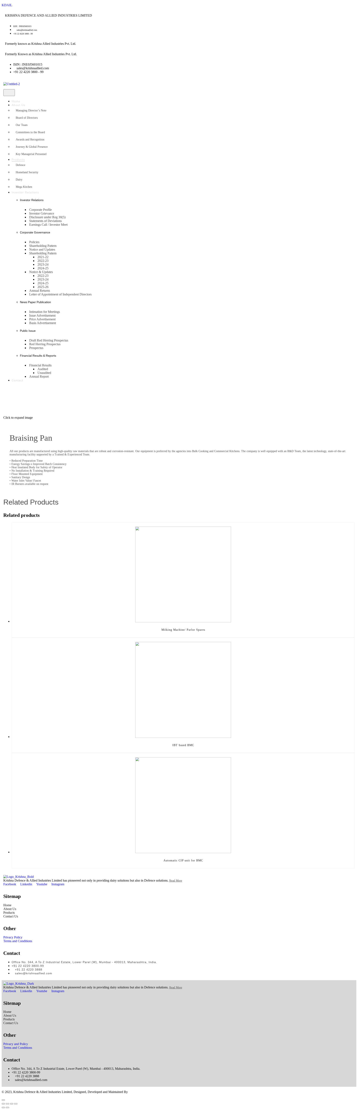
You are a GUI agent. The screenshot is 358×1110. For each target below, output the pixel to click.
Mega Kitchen (24, 186)
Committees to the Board (30, 132)
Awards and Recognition (30, 139)
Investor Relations (25, 192)
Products (18, 159)
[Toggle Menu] (9, 92)
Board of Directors (27, 117)
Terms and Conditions (17, 941)
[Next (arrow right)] (7, 1107)
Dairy (19, 179)
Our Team (22, 125)
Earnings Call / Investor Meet (48, 224)
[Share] (7, 1103)
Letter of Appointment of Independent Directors (60, 294)
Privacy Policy (12, 937)
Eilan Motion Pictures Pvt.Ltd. (148, 1092)
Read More (175, 880)
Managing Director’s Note (31, 110)
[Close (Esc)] (3, 1103)
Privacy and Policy (15, 1044)
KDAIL (7, 5)
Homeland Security (27, 172)
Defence (20, 165)
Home (16, 101)
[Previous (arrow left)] (3, 1107)
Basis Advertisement (42, 323)
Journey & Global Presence (32, 146)
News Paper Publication (35, 302)
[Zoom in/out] (15, 1103)
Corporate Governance (35, 232)
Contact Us (10, 916)
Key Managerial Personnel (31, 154)
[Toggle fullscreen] (11, 1103)
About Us (18, 105)
